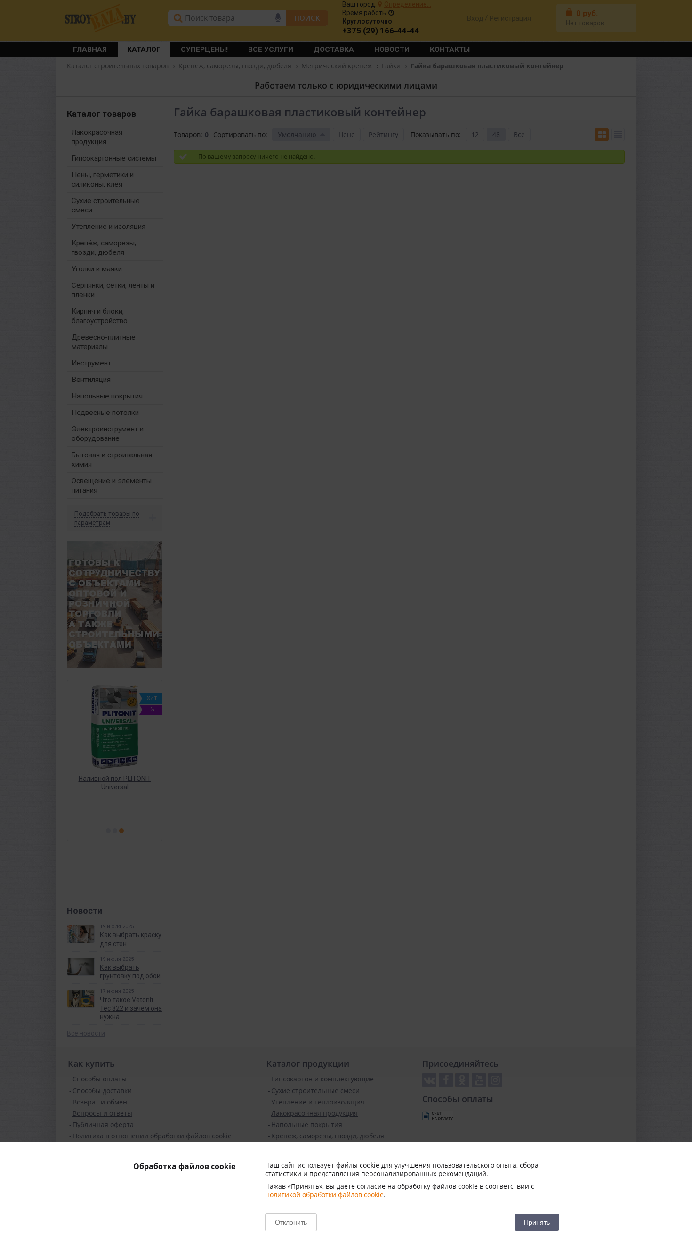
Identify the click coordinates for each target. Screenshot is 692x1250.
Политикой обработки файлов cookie (324, 1194)
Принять (537, 1222)
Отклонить (291, 1222)
